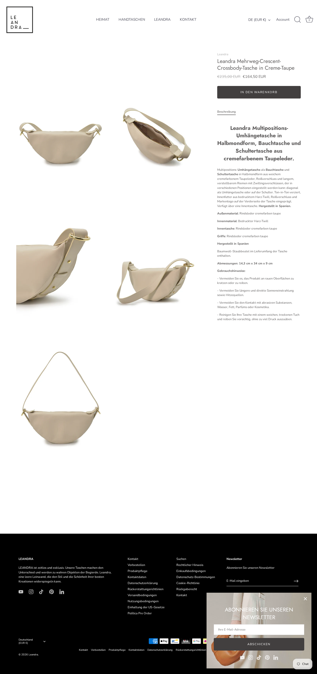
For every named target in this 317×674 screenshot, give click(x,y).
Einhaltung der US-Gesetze (146, 607)
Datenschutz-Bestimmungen (195, 577)
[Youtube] (242, 657)
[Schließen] (305, 599)
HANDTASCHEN (132, 19)
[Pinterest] (267, 657)
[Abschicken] (296, 581)
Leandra (222, 54)
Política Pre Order (140, 613)
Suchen (181, 559)
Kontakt (133, 559)
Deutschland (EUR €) (26, 641)
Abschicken (259, 644)
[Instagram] (250, 657)
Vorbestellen (136, 565)
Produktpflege (137, 571)
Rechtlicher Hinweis (189, 565)
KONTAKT (188, 19)
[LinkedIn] (275, 657)
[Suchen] (297, 20)
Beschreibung (226, 112)
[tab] (228, 112)
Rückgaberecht (186, 589)
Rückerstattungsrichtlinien (145, 589)
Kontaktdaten (137, 577)
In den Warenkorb (258, 92)
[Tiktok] (259, 657)
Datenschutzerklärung (143, 583)
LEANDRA (162, 19)
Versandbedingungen (142, 595)
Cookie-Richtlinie (188, 583)
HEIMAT (102, 19)
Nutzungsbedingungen (143, 601)
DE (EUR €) (257, 20)
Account (282, 19)
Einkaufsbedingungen (191, 571)
